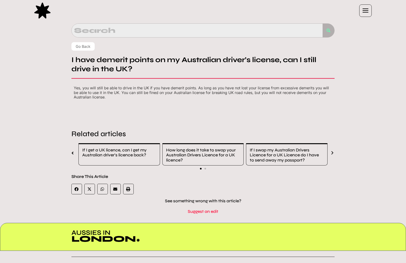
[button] (249, 10)
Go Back (83, 46)
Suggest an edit (203, 211)
